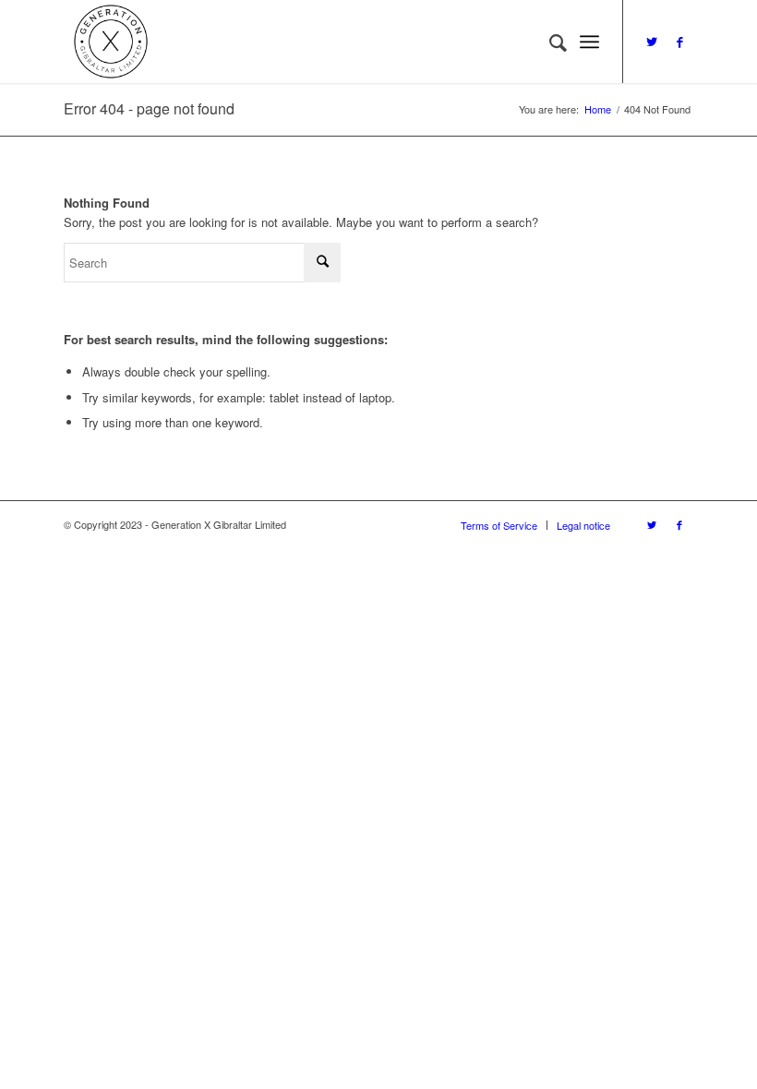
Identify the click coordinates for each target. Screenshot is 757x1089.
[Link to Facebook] (679, 41)
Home (597, 109)
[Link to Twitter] (652, 41)
